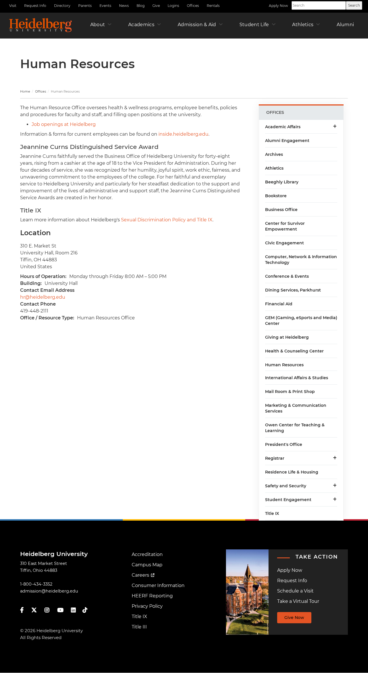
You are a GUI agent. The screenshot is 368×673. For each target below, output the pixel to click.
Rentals (213, 5)
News (124, 5)
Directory (62, 5)
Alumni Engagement (287, 140)
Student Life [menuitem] (254, 24)
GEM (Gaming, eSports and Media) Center (301, 320)
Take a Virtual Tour (298, 601)
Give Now (294, 617)
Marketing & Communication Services (295, 408)
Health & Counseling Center (294, 351)
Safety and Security (285, 485)
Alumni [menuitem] (345, 24)
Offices (193, 5)
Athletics (274, 168)
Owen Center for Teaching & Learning (295, 427)
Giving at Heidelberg (287, 337)
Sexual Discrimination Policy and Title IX (166, 220)
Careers (140, 575)
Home (25, 91)
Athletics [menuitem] (302, 24)
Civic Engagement (284, 243)
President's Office (283, 444)
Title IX (272, 513)
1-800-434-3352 (36, 584)
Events (105, 5)
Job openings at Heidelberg (64, 124)
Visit (12, 5)
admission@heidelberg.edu (49, 591)
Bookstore (276, 195)
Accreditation (147, 554)
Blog (141, 5)
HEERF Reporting (152, 596)
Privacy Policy (147, 606)
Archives (274, 154)
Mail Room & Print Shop (290, 391)
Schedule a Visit (295, 591)
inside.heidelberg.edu (183, 134)
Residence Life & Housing (291, 472)
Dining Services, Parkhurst (293, 290)
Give (156, 5)
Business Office (281, 209)
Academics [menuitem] (141, 24)
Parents (85, 5)
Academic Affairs (282, 126)
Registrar (274, 458)
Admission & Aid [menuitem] (197, 24)
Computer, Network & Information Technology (301, 259)
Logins (173, 5)
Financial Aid (278, 303)
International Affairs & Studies (296, 377)
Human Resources (284, 364)
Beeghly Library (281, 182)
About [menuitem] (97, 24)
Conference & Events (287, 276)
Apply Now (278, 5)
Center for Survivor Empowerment (285, 226)
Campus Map (147, 564)
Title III (139, 627)
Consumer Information (158, 585)
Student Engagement (288, 499)
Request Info (35, 5)
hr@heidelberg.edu (42, 297)
